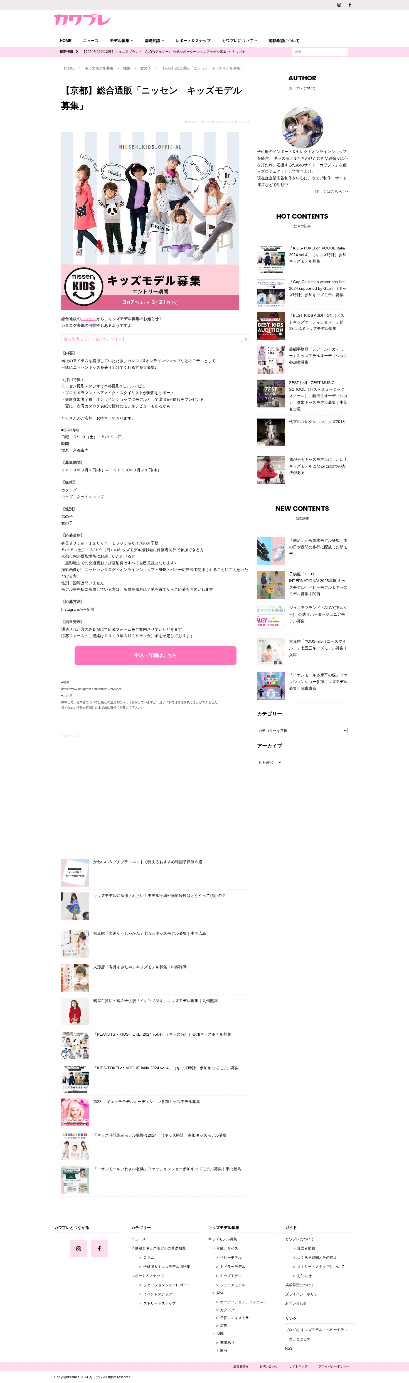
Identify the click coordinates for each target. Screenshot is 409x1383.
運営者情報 (240, 1366)
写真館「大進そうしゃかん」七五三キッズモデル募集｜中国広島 (149, 933)
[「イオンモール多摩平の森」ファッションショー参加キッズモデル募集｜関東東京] (271, 686)
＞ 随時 (217, 1350)
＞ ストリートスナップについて (314, 1267)
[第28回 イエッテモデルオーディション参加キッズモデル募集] (75, 1112)
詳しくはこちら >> (331, 191)
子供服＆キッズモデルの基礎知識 (158, 1248)
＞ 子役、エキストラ (228, 1318)
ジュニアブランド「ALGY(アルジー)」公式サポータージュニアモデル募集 (318, 614)
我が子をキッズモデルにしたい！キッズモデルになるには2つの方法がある (318, 466)
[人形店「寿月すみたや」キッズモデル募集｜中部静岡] (75, 978)
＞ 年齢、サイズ (223, 1248)
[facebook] (350, 5)
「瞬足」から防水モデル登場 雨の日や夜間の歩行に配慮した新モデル (318, 547)
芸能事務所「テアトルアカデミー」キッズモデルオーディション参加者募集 (318, 356)
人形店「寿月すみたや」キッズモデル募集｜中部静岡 (140, 967)
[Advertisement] (155, 795)
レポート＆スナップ (193, 40)
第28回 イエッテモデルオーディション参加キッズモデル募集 (146, 1101)
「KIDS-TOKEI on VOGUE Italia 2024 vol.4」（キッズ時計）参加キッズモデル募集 (166, 1068)
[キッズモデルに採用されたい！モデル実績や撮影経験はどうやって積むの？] (75, 906)
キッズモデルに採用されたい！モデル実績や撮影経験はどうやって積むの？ (159, 895)
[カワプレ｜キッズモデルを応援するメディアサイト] (82, 19)
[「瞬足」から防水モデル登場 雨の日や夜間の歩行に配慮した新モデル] (271, 551)
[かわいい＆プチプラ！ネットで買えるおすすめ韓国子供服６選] (75, 873)
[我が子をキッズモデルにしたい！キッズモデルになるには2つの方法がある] (271, 470)
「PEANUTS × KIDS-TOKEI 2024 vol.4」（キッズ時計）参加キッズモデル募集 (162, 1034)
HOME (66, 40)
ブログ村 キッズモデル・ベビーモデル (316, 1330)
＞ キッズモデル (225, 1276)
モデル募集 (119, 40)
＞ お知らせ (298, 1276)
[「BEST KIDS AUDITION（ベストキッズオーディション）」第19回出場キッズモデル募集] (271, 326)
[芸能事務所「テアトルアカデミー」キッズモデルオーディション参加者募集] (271, 360)
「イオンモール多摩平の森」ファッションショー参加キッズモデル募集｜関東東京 (318, 682)
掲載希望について (284, 40)
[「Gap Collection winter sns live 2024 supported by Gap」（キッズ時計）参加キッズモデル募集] (271, 292)
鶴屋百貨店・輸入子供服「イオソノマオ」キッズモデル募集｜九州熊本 (155, 1000)
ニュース (90, 40)
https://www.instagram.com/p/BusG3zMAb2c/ (91, 689)
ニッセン (89, 318)
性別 (126, 68)
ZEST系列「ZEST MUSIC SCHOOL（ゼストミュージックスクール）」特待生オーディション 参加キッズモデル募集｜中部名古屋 (318, 395)
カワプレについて (237, 40)
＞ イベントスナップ (151, 1294)
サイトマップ (298, 1366)
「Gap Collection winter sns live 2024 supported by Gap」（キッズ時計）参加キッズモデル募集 (317, 288)
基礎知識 (152, 40)
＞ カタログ (221, 1310)
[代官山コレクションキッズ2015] (271, 432)
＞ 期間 (216, 1333)
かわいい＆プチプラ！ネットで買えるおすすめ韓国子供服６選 (147, 862)
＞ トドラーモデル (226, 1267)
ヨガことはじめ (298, 1339)
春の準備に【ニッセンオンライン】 (95, 339)
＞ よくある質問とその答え (311, 1257)
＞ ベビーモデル (225, 1257)
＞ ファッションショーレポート (160, 1285)
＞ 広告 (217, 1325)
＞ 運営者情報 (300, 1248)
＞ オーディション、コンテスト (237, 1302)
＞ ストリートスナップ (153, 1303)
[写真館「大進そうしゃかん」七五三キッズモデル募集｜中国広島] (75, 944)
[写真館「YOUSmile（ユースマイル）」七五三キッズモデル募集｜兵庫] (271, 652)
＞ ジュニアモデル (226, 1285)
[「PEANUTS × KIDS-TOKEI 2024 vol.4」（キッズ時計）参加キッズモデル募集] (75, 1045)
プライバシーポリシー (303, 1294)
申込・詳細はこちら (155, 655)
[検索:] (320, 51)
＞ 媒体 (216, 1293)
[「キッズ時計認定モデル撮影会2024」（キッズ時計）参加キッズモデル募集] (75, 1146)
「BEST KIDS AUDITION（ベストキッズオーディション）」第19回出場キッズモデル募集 (316, 322)
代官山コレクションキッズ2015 (317, 421)
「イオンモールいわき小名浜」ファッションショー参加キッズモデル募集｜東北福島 (167, 1169)
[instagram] (339, 5)
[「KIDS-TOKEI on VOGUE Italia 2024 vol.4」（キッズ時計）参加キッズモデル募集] (75, 1079)
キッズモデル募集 (99, 68)
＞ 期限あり (221, 1342)
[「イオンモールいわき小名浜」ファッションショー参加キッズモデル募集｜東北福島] (75, 1180)
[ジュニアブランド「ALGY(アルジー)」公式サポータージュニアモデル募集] (271, 618)
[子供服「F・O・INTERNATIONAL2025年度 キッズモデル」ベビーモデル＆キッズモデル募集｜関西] (271, 585)
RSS (289, 1348)
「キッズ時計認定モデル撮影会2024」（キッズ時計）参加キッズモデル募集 (160, 1135)
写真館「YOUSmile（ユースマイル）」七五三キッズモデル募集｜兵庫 (318, 648)
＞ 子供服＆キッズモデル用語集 (160, 1267)
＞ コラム (142, 1257)
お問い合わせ (296, 1303)
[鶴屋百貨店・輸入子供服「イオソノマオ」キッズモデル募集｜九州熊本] (75, 1011)
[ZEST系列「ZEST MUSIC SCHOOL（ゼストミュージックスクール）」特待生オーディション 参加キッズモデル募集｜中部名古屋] (271, 393)
